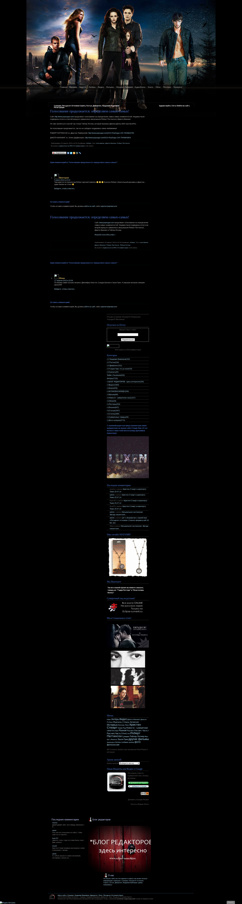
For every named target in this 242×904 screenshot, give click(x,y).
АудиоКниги (140, 87)
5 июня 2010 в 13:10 (62, 180)
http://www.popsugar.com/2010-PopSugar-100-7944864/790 (111, 133)
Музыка (119, 87)
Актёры (92, 87)
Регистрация (59, 107)
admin (112, 495)
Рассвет (130, 731)
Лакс (100, 895)
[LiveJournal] (80, 153)
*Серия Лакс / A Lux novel (120, 369)
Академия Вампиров (82, 895)
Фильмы (110, 87)
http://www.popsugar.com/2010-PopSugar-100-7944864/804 (108, 138)
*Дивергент (115, 366)
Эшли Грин (123, 739)
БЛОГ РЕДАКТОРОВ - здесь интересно (126, 382)
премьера (110, 742)
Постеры (167, 87)
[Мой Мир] (77, 153)
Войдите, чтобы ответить (64, 189)
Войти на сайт (183, 106)
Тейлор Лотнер (125, 245)
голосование (100, 143)
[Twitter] (71, 153)
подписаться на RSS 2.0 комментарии (72, 146)
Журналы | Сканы (121, 722)
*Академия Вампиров (119, 359)
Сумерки (125, 736)
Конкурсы (178, 87)
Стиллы (114, 414)
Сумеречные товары (119, 417)
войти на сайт (89, 206)
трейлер (131, 742)
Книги (150, 87)
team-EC (55, 838)
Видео (101, 87)
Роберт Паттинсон (123, 143)
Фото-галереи (117, 420)
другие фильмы (139, 739)
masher (54, 823)
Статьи (114, 411)
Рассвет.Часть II (115, 733)
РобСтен (126, 734)
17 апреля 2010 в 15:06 (63, 281)
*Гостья (114, 362)
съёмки (124, 742)
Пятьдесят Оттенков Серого (113, 895)
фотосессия (113, 745)
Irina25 (54, 846)
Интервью (112, 725)
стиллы (117, 742)
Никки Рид (122, 728)
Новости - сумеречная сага (122, 398)
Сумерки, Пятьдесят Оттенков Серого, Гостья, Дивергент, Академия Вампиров (86, 106)
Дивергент (94, 895)
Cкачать (113, 372)
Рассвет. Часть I (141, 730)
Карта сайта (62, 895)
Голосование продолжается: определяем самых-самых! (89, 111)
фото (138, 741)
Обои (158, 87)
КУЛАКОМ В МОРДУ (119, 391)
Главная (64, 87)
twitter (109, 719)
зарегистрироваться (108, 206)
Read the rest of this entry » (105, 235)
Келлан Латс (123, 725)
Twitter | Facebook (116, 375)
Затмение (134, 722)
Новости (82, 87)
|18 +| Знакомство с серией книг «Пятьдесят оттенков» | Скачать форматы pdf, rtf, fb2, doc (129, 520)
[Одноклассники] (74, 153)
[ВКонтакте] (68, 153)
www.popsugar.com (106, 223)
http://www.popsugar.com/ (64, 117)
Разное (114, 407)
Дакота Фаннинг (110, 143)
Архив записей (113, 763)
